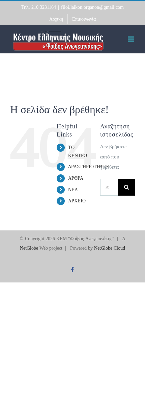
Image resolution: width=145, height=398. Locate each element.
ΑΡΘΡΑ (75, 178)
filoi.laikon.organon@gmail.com (92, 7)
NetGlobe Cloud (109, 248)
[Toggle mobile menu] (131, 39)
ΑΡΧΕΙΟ (77, 200)
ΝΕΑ (73, 189)
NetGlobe (29, 248)
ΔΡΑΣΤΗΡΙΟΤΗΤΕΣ (88, 166)
